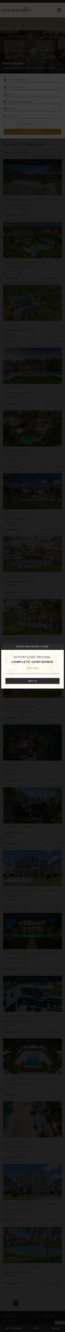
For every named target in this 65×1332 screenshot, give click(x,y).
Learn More (32, 668)
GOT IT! (32, 681)
